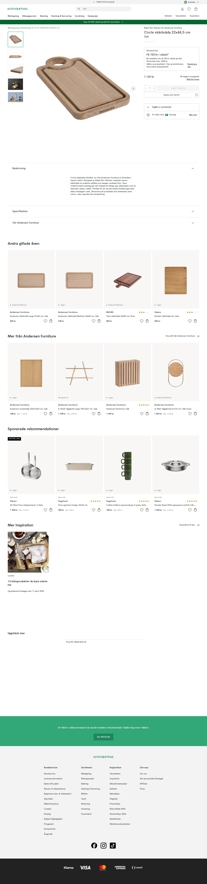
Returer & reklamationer (55, 789)
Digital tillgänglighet (53, 819)
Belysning (85, 804)
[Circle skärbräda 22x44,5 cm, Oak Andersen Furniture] (83, 88)
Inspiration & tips (187, 525)
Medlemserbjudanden (120, 824)
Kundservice (49, 774)
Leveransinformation (53, 779)
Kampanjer (93, 16)
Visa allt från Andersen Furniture (180, 336)
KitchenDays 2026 (118, 814)
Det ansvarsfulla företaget (151, 779)
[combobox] (191, 2)
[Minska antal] (146, 88)
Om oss (143, 774)
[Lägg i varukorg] (51, 320)
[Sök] (79, 8)
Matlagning (13, 16)
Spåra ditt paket (51, 784)
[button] (149, 42)
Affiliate (143, 784)
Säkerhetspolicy (51, 804)
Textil (83, 799)
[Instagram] (103, 845)
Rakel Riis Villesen (152, 28)
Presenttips (115, 804)
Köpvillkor (48, 799)
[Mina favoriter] (189, 9)
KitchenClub (49, 829)
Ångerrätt (48, 834)
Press (142, 789)
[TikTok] (112, 845)
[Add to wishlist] (45, 321)
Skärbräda (26, 28)
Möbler (84, 794)
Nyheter (168, 16)
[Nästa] (133, 88)
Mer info (193, 115)
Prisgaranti (49, 824)
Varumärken (180, 16)
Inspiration (194, 16)
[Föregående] (33, 88)
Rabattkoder (115, 819)
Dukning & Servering (61, 16)
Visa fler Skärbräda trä (76, 642)
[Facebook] (94, 845)
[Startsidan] (17, 9)
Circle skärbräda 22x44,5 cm (47, 28)
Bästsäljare (115, 794)
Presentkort (86, 814)
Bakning (44, 16)
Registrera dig (192, 65)
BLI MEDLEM (103, 737)
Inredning (79, 16)
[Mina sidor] (182, 9)
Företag (47, 814)
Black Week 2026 (117, 809)
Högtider (114, 799)
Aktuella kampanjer (118, 784)
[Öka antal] (154, 88)
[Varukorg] (195, 9)
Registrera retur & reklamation (57, 794)
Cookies (47, 809)
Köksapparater (29, 16)
